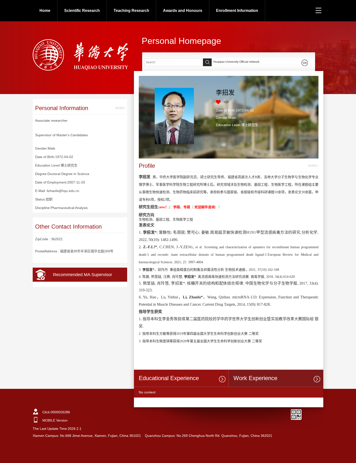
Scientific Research (82, 10)
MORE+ (120, 108)
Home (44, 10)
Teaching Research (131, 10)
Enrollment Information (237, 10)
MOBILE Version (55, 420)
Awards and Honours (182, 10)
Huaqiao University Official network (236, 62)
